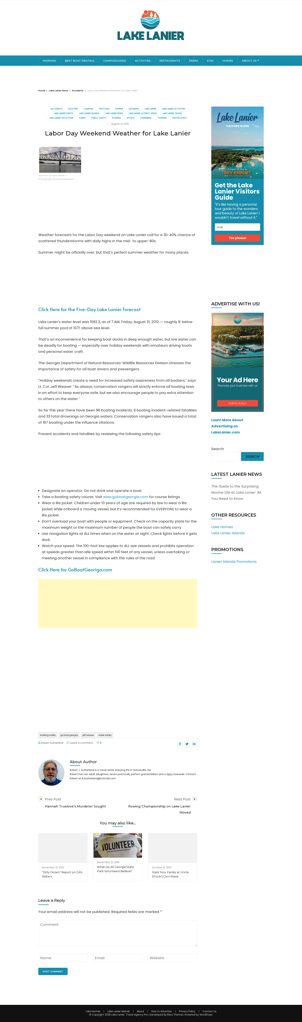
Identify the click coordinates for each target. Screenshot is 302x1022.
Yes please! (237, 238)
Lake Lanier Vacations (61, 117)
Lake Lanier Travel (172, 113)
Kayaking (134, 108)
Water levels (179, 117)
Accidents (57, 108)
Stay (210, 60)
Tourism (162, 117)
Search (217, 448)
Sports (131, 117)
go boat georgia (69, 735)
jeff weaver (88, 735)
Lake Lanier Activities (173, 108)
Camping (89, 108)
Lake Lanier (150, 108)
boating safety (48, 735)
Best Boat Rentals (79, 60)
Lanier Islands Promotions (234, 561)
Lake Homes (222, 526)
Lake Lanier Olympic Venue (143, 113)
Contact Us (209, 1011)
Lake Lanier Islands (89, 113)
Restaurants (169, 60)
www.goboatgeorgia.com (125, 496)
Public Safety (98, 117)
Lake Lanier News (114, 113)
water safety (105, 735)
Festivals (104, 108)
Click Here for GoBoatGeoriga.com (75, 569)
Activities (142, 60)
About (140, 1011)
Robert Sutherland (52, 743)
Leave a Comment (81, 743)
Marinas (49, 60)
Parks (193, 60)
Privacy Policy (187, 1011)
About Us (249, 60)
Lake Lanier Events (63, 113)
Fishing (119, 108)
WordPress (206, 1014)
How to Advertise (161, 1011)
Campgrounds (114, 60)
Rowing (116, 117)
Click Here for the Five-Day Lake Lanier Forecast (89, 309)
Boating (73, 108)
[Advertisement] (117, 603)
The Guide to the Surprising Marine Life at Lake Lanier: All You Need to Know (236, 492)
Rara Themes (175, 1014)
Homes (227, 60)
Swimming (146, 117)
